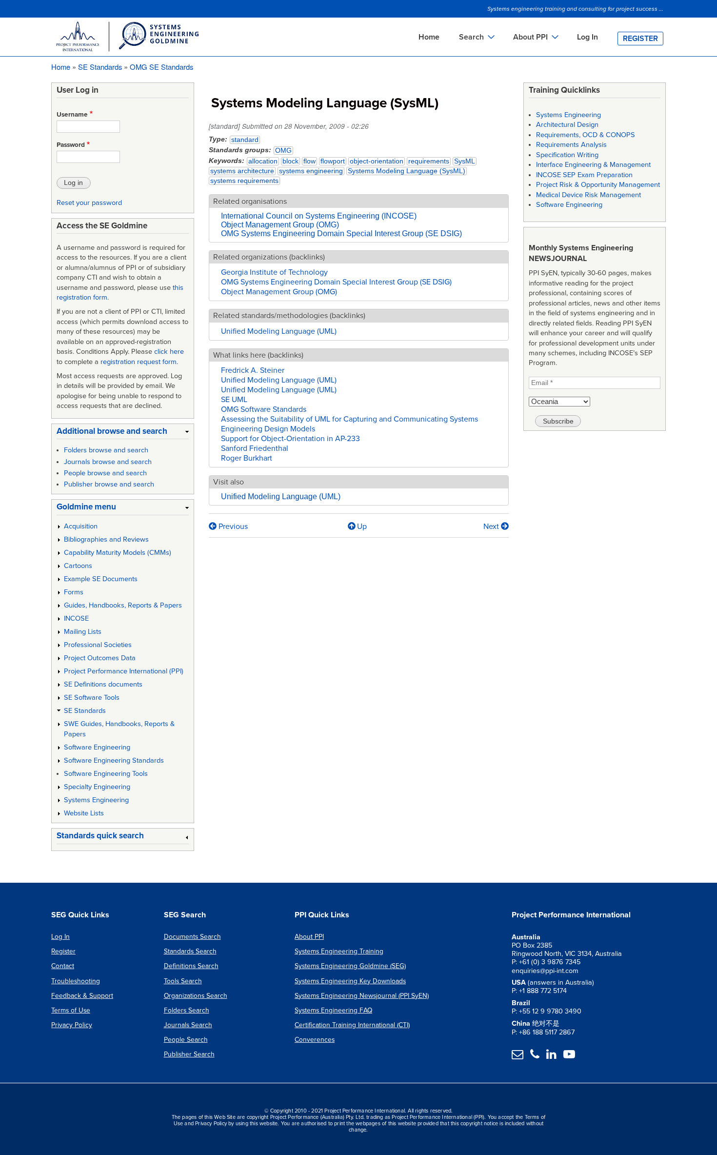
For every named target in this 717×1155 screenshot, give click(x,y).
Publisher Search (189, 1054)
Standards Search (190, 951)
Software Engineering (97, 747)
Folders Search (186, 1010)
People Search (186, 1039)
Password (71, 145)
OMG (283, 150)
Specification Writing (567, 155)
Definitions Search (191, 966)
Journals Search (188, 1025)
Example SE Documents (101, 579)
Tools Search (183, 981)
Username (72, 115)
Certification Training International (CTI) (352, 1025)
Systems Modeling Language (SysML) (406, 171)
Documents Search (192, 936)
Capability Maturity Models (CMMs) (117, 552)
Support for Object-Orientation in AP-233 (290, 439)
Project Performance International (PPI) (123, 671)
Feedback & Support (82, 996)
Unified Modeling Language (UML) (279, 331)
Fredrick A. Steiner (252, 370)
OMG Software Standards (263, 409)
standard (245, 139)
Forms (73, 592)
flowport (332, 161)
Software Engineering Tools (106, 774)
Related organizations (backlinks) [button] (269, 257)
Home (428, 37)
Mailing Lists (82, 632)
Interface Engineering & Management (593, 165)
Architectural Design (567, 125)
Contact (62, 966)
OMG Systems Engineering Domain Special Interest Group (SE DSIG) (341, 233)
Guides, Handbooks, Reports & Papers (123, 605)
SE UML (234, 400)
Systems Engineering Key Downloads (350, 981)
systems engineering (311, 171)
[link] (123, 433)
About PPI (309, 936)
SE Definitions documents (103, 684)
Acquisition (81, 526)
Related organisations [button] (250, 201)
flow (309, 161)
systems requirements (244, 180)
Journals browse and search (108, 462)
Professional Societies (98, 645)
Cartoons (78, 566)
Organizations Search (195, 996)
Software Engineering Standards (114, 760)
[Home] (127, 38)
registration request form (138, 362)
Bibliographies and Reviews (106, 539)
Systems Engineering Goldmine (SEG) (350, 966)
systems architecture (242, 171)
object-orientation (376, 161)
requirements (428, 161)
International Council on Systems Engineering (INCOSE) (319, 216)
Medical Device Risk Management (588, 195)
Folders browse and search (106, 450)
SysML (464, 161)
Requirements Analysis (571, 145)
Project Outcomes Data (100, 658)
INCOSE (76, 618)
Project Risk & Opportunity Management (598, 185)
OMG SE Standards (161, 66)
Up (362, 526)
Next (492, 526)
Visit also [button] (228, 482)
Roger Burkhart (246, 458)
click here (169, 351)
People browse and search (105, 473)
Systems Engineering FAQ (333, 1010)
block (290, 161)
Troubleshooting (75, 981)
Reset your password (89, 203)
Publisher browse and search (109, 484)
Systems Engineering (96, 800)
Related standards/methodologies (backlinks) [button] (289, 316)
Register (640, 38)
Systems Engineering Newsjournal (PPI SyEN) (362, 996)
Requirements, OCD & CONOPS (585, 135)
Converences (315, 1039)
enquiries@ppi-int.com (545, 971)
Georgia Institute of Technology (274, 272)
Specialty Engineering (97, 787)
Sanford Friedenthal (254, 448)
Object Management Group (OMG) (280, 225)
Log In (587, 37)
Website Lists (84, 813)
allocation (263, 161)
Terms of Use (70, 1010)
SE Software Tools (92, 697)
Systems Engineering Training (339, 951)
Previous (232, 526)
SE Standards (100, 66)
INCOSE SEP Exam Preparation (584, 175)
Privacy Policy (71, 1025)
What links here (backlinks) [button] (258, 355)
